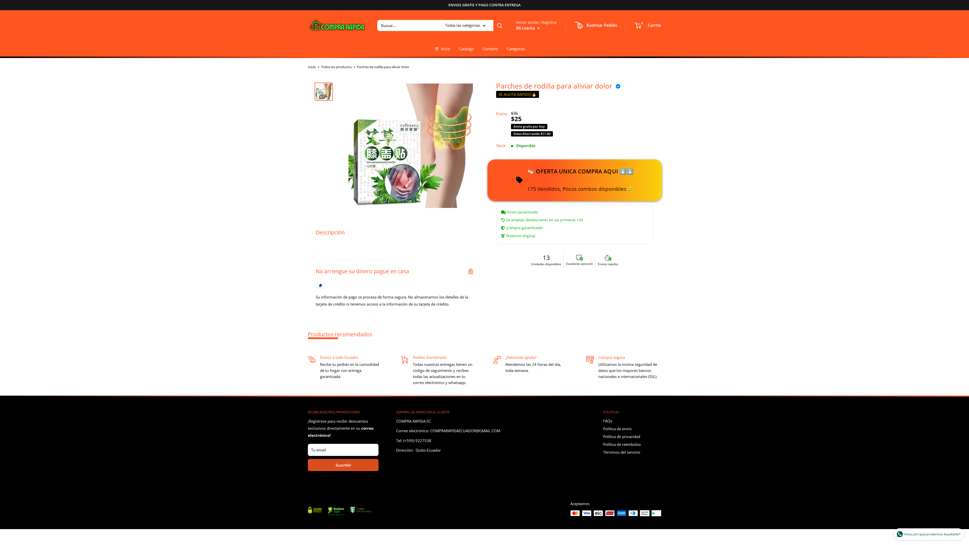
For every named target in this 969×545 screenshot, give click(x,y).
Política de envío (617, 428)
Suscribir (343, 465)
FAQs (607, 420)
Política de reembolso (622, 444)
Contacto (490, 48)
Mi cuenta (526, 28)
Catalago (466, 48)
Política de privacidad (621, 436)
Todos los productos (336, 67)
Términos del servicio (621, 452)
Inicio (445, 48)
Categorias (516, 48)
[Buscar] (499, 25)
